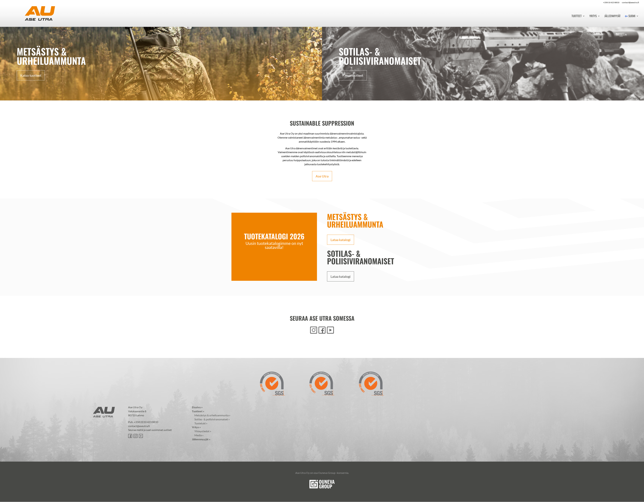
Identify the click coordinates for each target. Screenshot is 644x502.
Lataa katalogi (341, 240)
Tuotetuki (199, 423)
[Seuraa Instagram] (313, 330)
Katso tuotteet (30, 75)
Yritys (593, 16)
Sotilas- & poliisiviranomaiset (211, 419)
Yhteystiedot (201, 431)
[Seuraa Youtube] (330, 330)
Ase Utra (322, 176)
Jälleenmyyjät (612, 16)
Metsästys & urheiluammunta (211, 415)
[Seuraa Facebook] (322, 330)
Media (197, 435)
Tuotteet (577, 16)
